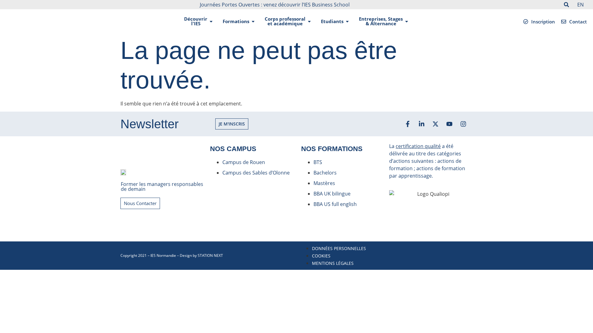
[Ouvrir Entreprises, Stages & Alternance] (406, 21)
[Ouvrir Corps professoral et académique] (309, 21)
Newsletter (149, 124)
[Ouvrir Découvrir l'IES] (211, 21)
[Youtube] (449, 124)
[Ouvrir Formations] (253, 21)
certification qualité (418, 146)
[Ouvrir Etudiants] (347, 21)
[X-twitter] (435, 124)
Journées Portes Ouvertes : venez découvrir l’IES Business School (275, 4)
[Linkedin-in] (421, 124)
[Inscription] (525, 21)
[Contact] (563, 21)
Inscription (543, 21)
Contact (578, 21)
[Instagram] (463, 124)
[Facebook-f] (408, 124)
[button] (566, 4)
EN (580, 4)
